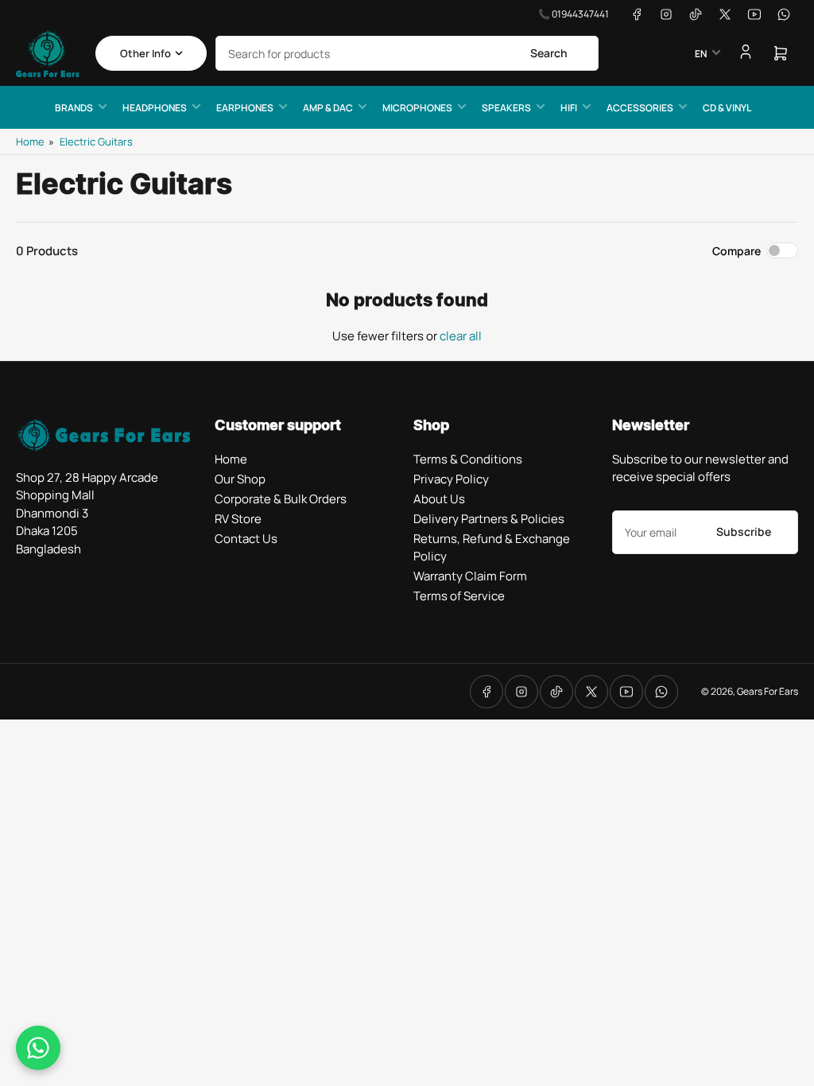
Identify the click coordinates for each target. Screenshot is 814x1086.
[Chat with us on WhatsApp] (38, 1048)
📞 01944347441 (573, 14)
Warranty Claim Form (470, 576)
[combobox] (407, 53)
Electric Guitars (96, 141)
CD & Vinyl (727, 107)
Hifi (568, 107)
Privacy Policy (451, 479)
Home (30, 141)
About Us (439, 499)
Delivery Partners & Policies (488, 518)
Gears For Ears (767, 691)
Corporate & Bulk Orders (281, 499)
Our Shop (240, 479)
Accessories (640, 107)
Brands (74, 107)
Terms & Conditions (467, 459)
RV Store (238, 518)
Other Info (145, 53)
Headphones (154, 107)
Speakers (506, 107)
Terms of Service (459, 596)
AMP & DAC (328, 107)
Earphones (244, 107)
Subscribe (743, 531)
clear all (461, 336)
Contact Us (246, 538)
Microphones (417, 107)
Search (549, 52)
